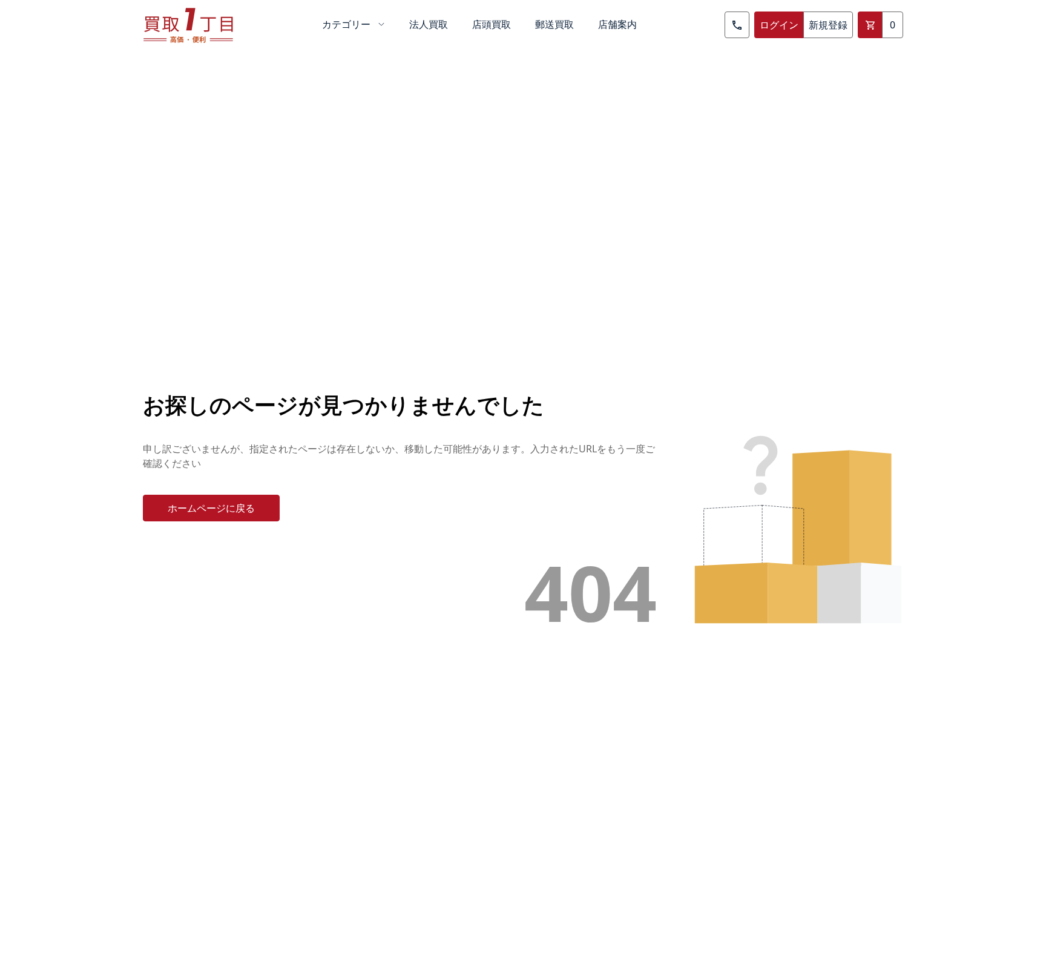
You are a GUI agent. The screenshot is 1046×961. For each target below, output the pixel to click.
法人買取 (428, 24)
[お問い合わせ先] (737, 25)
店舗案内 (617, 24)
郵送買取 (554, 24)
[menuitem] (353, 24)
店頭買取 (491, 24)
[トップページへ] (188, 25)
